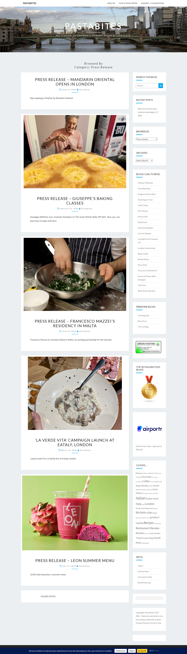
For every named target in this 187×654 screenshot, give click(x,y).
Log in (140, 565)
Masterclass (149, 508)
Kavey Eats (142, 222)
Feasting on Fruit (145, 199)
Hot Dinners (143, 211)
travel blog (148, 538)
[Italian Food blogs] (149, 390)
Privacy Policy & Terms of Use (148, 623)
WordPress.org (144, 582)
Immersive (151, 493)
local (143, 504)
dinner (152, 482)
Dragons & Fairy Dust (147, 194)
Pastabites (29, 3)
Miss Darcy (142, 321)
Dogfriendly (158, 482)
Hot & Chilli (143, 216)
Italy (138, 504)
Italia (156, 493)
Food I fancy (143, 205)
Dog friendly (142, 485)
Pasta (144, 518)
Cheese (138, 477)
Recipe (148, 523)
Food (138, 489)
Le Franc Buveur (144, 233)
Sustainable (155, 533)
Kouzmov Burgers (145, 228)
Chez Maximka (144, 188)
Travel (139, 537)
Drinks (151, 486)
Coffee (146, 481)
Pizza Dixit (142, 265)
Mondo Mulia (143, 259)
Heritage (145, 493)
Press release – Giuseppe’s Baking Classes (75, 200)
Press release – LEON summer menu (74, 560)
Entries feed (143, 571)
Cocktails (139, 482)
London (149, 504)
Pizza (148, 518)
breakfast (144, 473)
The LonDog (143, 326)
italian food (152, 498)
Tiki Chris (142, 285)
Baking (138, 473)
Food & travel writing (128, 3)
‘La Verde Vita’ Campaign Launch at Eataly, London (75, 442)
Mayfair (156, 508)
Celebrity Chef (152, 473)
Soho (148, 533)
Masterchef (140, 508)
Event (156, 485)
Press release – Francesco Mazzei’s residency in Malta (75, 323)
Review (140, 533)
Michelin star (144, 512)
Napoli (154, 513)
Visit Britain (145, 543)
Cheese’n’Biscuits (145, 183)
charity (159, 473)
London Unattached (146, 248)
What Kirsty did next (146, 291)
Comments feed (145, 577)
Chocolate (146, 476)
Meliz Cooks (143, 253)
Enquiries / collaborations (152, 3)
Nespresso (139, 518)
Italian (141, 498)
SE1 (145, 533)
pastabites (84, 89)
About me (111, 3)
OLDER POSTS (48, 596)
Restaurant (157, 523)
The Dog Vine (143, 315)
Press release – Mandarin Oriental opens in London (75, 81)
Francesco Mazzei (146, 489)
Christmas (155, 477)
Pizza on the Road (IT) (147, 270)
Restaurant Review (147, 528)
